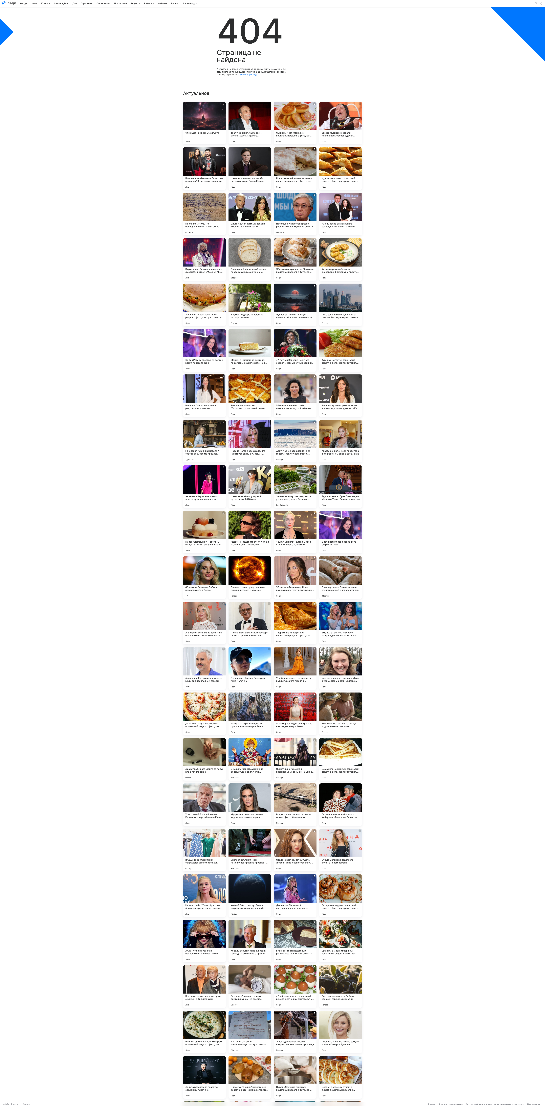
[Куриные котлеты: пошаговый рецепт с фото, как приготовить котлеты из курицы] (340, 350)
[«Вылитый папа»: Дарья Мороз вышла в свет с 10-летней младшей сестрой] (295, 532)
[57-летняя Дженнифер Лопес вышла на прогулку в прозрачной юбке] (295, 577)
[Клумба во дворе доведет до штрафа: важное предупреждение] (250, 305)
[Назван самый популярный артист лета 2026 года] (250, 486)
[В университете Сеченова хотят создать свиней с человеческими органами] (340, 577)
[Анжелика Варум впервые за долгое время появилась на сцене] (204, 486)
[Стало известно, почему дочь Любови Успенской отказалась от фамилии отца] (295, 850)
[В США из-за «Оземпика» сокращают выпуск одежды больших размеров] (204, 850)
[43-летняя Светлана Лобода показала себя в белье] (204, 577)
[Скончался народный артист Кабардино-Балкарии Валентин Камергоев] (340, 804)
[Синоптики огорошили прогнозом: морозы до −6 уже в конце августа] (295, 759)
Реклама (26, 1104)
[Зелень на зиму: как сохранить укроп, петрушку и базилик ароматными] (295, 486)
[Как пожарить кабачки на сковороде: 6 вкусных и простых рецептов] (340, 259)
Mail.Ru (6, 1104)
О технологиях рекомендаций (451, 1104)
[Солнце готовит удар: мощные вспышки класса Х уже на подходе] (250, 577)
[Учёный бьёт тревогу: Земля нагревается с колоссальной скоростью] (250, 895)
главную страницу (247, 74)
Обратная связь (533, 1104)
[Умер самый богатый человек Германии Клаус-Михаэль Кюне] (204, 804)
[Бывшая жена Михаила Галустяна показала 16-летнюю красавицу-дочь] (204, 168)
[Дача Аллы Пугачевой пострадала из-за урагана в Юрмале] (295, 895)
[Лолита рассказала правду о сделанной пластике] (204, 1077)
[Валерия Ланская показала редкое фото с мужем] (204, 395)
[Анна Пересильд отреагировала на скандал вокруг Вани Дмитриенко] (295, 714)
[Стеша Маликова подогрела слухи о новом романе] (340, 850)
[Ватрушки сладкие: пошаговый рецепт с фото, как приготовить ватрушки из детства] (340, 895)
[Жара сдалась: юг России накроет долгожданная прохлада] (295, 1032)
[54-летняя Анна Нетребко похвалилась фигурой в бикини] (295, 395)
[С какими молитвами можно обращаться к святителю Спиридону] (250, 759)
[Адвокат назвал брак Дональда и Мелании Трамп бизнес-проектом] (340, 486)
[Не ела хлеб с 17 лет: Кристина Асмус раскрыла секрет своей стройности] (204, 895)
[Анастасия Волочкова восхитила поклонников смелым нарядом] (204, 623)
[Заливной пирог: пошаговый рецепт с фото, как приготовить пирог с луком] (204, 305)
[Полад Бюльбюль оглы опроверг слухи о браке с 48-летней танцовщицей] (250, 623)
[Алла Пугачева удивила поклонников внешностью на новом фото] (204, 941)
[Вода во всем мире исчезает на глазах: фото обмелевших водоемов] (295, 804)
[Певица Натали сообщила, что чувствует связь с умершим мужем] (250, 441)
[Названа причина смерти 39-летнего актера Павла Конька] (250, 168)
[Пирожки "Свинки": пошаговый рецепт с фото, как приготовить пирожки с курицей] (250, 1077)
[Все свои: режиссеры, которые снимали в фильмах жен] (204, 986)
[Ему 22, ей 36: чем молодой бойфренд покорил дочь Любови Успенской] (340, 623)
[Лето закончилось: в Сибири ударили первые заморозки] (340, 986)
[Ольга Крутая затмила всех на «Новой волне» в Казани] (250, 214)
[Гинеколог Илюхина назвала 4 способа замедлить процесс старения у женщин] (204, 441)
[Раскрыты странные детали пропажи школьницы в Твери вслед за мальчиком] (250, 714)
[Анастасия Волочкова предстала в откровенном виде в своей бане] (340, 441)
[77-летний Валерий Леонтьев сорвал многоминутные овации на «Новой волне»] (295, 350)
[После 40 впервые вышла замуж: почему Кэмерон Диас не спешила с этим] (340, 1032)
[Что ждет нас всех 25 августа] (204, 123)
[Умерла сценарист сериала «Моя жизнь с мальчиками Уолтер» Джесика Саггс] (340, 668)
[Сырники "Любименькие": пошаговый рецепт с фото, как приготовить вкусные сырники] (295, 123)
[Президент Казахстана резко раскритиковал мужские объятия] (295, 214)
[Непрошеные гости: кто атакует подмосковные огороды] (340, 714)
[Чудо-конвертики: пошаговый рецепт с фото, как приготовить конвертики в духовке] (340, 168)
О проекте (432, 1104)
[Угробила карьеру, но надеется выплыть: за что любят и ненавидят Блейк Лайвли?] (295, 668)
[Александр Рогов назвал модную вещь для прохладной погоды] (204, 668)
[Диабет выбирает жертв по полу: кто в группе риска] (204, 759)
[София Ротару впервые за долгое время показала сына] (204, 350)
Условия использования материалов (509, 1104)
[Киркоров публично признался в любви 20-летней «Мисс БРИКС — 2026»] (204, 259)
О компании (16, 1104)
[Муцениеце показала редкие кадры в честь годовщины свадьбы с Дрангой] (250, 804)
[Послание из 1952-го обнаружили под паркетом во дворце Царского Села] (204, 214)
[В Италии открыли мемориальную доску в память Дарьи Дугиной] (250, 1032)
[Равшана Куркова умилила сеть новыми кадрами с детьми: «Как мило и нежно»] (340, 395)
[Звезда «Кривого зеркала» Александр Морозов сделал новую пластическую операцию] (340, 123)
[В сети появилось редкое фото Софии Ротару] (340, 532)
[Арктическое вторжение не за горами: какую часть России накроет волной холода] (295, 441)
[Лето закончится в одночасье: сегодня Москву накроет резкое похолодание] (340, 305)
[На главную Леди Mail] (11, 3)
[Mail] (4, 3)
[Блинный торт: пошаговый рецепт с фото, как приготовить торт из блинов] (295, 941)
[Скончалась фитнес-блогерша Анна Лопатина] (250, 668)
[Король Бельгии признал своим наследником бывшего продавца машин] (250, 941)
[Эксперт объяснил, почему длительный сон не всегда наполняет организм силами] (250, 986)
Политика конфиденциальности (479, 1104)
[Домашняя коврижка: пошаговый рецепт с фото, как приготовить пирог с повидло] (340, 759)
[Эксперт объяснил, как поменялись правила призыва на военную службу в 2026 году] (250, 850)
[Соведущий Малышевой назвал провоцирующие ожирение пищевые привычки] (250, 259)
